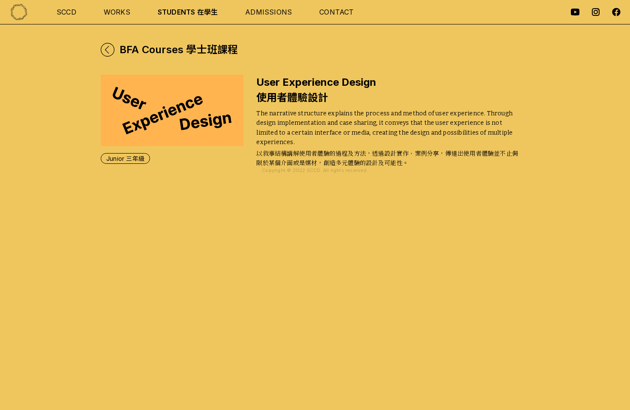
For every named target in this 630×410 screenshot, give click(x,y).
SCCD (66, 12)
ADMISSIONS (268, 12)
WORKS (117, 12)
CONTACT (336, 12)
